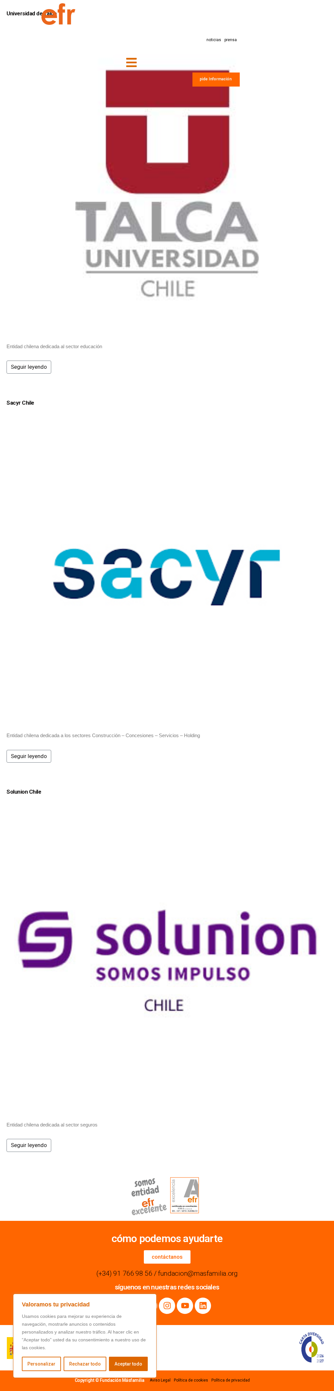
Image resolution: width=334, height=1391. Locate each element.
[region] (85, 1336)
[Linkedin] (203, 1306)
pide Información (216, 79)
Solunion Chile (24, 791)
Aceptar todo (128, 1364)
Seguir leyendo (29, 367)
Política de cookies (191, 1380)
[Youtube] (185, 1306)
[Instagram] (167, 1306)
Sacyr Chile (20, 402)
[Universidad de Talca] (167, 180)
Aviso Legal (160, 1380)
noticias (213, 40)
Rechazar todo (85, 1364)
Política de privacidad (230, 1380)
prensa (230, 40)
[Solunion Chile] (167, 959)
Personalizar (41, 1364)
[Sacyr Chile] (167, 570)
